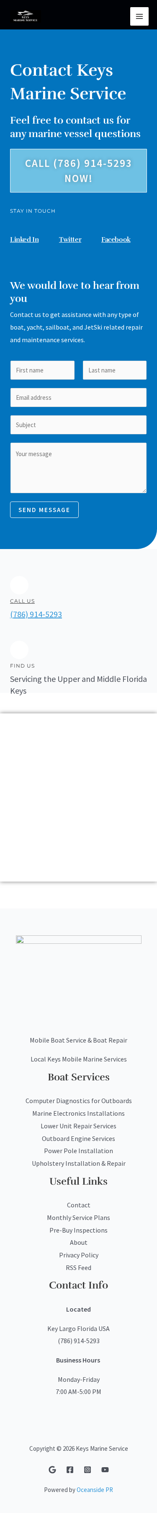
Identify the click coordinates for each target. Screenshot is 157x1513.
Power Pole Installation (78, 1150)
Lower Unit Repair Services (78, 1126)
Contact (78, 1205)
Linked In (24, 239)
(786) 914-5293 (36, 614)
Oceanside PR (95, 1490)
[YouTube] (105, 1469)
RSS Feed (78, 1267)
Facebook (116, 239)
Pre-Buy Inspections (78, 1230)
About (79, 1242)
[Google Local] (52, 1469)
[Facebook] (105, 230)
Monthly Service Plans (78, 1217)
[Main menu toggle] (139, 16)
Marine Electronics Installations (78, 1113)
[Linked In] (14, 230)
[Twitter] (63, 230)
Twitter (70, 239)
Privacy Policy (78, 1255)
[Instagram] (87, 1469)
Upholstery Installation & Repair (79, 1163)
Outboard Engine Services (78, 1138)
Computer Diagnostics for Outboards (79, 1100)
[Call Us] (19, 585)
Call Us (22, 601)
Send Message (44, 510)
